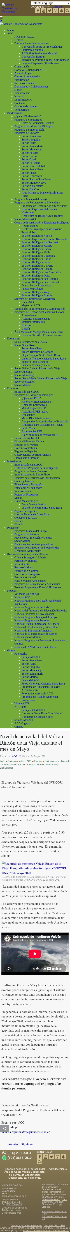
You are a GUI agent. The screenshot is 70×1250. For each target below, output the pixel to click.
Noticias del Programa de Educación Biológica (40, 610)
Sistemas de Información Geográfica (34, 298)
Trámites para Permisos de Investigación (37, 477)
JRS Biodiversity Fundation (54, 1200)
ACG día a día (30, 690)
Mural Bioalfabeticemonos (37, 418)
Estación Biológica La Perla (37, 265)
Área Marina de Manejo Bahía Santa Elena (38, 332)
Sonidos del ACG (24, 720)
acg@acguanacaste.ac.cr (14, 1196)
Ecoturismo (13, 338)
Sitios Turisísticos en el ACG (30, 341)
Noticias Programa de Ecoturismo (33, 607)
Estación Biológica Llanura (37, 268)
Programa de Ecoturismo (28, 119)
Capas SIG (28, 302)
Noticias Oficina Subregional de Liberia (36, 623)
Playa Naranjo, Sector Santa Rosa (41, 355)
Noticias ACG (22, 597)
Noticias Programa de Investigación (34, 613)
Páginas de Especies (25, 451)
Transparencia (22, 93)
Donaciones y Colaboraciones (31, 86)
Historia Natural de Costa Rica (31, 514)
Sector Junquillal (31, 139)
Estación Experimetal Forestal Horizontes (45, 239)
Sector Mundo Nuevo (34, 182)
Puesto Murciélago (32, 288)
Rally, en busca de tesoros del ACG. (42, 434)
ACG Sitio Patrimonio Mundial (39, 53)
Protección (13, 527)
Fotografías (20, 653)
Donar (18, 89)
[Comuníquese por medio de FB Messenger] (67, 11)
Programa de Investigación (29, 129)
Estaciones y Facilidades (28, 487)
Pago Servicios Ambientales (30, 580)
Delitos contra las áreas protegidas (33, 544)
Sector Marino (22, 385)
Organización (22, 66)
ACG (10, 33)
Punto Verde (29, 428)
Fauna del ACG (30, 680)
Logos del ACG (23, 99)
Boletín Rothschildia (26, 447)
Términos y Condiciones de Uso (26, 1225)
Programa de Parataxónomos (30, 471)
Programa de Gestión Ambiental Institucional (39, 311)
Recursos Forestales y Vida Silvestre (27, 554)
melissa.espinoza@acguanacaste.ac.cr (25, 1132)
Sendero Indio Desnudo (35, 361)
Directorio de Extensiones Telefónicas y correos (14, 1209)
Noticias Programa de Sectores (31, 620)
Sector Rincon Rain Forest (37, 179)
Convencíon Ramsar (33, 56)
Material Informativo (33, 321)
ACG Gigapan (22, 723)
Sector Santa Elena (32, 169)
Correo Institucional (11, 1213)
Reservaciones (30, 225)
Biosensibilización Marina (29, 441)
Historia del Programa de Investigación (36, 468)
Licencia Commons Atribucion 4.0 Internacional (46, 1230)
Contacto (19, 103)
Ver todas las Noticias (26, 593)
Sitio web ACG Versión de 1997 (54, 1217)
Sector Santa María (32, 146)
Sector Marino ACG (25, 219)
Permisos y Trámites (25, 560)
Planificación (21, 79)
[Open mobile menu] (1, 17)
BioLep (18, 521)
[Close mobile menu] (1, 20)
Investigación (14, 461)
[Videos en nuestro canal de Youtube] (50, 11)
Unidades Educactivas (34, 404)
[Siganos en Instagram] (56, 11)
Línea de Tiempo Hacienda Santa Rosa (44, 358)
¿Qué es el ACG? (24, 36)
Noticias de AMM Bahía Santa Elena (35, 647)
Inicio (10, 30)
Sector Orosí (29, 159)
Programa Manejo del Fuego (30, 199)
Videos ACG (21, 703)
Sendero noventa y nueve (36, 365)
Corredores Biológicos (27, 574)
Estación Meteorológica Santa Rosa (42, 507)
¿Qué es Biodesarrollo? (27, 116)
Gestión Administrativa (27, 76)
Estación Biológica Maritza (37, 245)
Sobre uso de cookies (54, 1225)
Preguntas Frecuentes (26, 494)
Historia (18, 39)
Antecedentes (29, 315)
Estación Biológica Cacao (36, 249)
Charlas (18, 726)
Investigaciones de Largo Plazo (32, 474)
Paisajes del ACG (31, 657)
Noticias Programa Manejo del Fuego (35, 617)
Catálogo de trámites (26, 106)
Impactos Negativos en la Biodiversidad (36, 547)
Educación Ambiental (26, 438)
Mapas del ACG (31, 305)
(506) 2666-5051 (13, 1202)
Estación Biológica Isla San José (40, 242)
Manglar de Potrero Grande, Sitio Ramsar (45, 59)
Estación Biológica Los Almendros (41, 272)
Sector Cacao (29, 156)
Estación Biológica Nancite (37, 235)
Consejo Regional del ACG (30, 69)
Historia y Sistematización (36, 401)
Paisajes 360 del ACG (34, 710)
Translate (57, 6)
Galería (26, 328)
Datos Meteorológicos (26, 501)
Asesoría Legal (22, 73)
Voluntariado (21, 109)
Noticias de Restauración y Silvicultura (36, 627)
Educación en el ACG (26, 391)
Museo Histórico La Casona (37, 351)
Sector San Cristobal (33, 166)
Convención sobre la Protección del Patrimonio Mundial (42, 48)
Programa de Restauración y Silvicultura (37, 202)
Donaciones (28, 414)
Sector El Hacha (31, 162)
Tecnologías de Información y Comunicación (39, 308)
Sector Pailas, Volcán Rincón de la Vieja (37, 368)
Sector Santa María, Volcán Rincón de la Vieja (40, 378)
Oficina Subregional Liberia (30, 557)
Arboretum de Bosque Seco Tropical (42, 215)
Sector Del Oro (30, 189)
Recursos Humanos (25, 83)
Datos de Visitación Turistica (38, 122)
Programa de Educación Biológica (33, 126)
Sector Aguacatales (32, 185)
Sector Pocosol (30, 152)
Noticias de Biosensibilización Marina (35, 633)
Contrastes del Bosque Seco (37, 716)
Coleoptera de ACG (25, 517)
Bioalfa (18, 524)
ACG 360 (20, 706)
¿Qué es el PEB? (31, 398)
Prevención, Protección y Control (33, 537)
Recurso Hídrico (23, 567)
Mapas (18, 497)
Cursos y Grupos (24, 481)
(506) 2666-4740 (14, 1204)
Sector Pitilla (29, 172)
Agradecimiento (58, 1168)
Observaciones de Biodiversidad (32, 454)
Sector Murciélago (32, 149)
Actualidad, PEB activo (35, 411)
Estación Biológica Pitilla (36, 252)
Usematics (58, 1192)
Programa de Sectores (26, 132)
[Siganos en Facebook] (38, 11)
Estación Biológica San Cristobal (40, 282)
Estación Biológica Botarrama (38, 255)
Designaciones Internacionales (31, 43)
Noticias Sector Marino (27, 637)
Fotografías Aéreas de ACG (37, 693)
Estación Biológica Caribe (36, 258)
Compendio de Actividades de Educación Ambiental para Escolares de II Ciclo (45, 423)
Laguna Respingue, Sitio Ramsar (40, 63)
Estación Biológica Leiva (36, 262)
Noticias (19, 96)
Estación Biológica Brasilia (37, 295)
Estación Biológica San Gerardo (40, 278)
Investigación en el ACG (28, 464)
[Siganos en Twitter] (44, 11)
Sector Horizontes (32, 175)
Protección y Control (26, 570)
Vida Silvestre (22, 564)
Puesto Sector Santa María (36, 285)
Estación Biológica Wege (36, 292)
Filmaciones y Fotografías (29, 484)
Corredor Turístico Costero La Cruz (42, 335)
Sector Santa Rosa (32, 136)
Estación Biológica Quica (36, 275)
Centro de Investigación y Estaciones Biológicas (41, 222)
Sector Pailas (29, 142)
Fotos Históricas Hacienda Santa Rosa (43, 683)
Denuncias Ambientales (27, 550)
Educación (13, 388)
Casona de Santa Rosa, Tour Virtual (42, 713)
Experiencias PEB (32, 431)
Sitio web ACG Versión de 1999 (54, 1212)
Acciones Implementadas (36, 318)
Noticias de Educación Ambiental (33, 630)
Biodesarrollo (14, 113)
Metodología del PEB (34, 408)
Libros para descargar (26, 457)
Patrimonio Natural (25, 577)
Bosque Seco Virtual (26, 444)
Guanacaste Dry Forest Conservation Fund (53, 1198)
